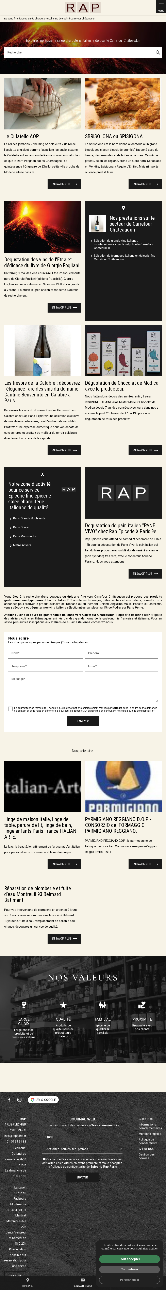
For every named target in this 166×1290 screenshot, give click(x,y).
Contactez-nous (82, 1282)
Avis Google (46, 1100)
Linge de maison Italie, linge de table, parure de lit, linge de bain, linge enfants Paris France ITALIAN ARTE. (40, 828)
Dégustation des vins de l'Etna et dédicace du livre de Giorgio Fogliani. (42, 262)
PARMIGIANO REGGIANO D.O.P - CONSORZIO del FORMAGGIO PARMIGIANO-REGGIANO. (118, 825)
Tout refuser (129, 1269)
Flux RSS (147, 1149)
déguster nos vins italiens (48, 607)
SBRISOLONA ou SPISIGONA (114, 136)
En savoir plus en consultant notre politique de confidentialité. (118, 710)
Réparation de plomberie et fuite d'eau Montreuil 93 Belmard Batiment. (37, 894)
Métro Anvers (19, 545)
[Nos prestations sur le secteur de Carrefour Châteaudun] (97, 223)
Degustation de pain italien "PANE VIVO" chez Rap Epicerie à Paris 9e (120, 528)
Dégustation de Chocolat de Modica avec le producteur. (122, 386)
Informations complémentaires (150, 1126)
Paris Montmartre (22, 536)
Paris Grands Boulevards (27, 519)
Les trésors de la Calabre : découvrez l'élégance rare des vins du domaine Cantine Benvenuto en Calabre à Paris (42, 392)
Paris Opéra (18, 527)
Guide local (146, 1119)
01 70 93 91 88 (16, 1141)
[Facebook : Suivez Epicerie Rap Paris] (9, 1100)
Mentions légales (150, 1134)
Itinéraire (27, 1282)
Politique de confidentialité (68, 1166)
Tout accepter (129, 1259)
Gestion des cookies (147, 1156)
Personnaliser (129, 1279)
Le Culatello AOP (21, 136)
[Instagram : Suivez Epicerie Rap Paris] (19, 1100)
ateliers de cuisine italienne (70, 622)
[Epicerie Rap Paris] (83, 7)
